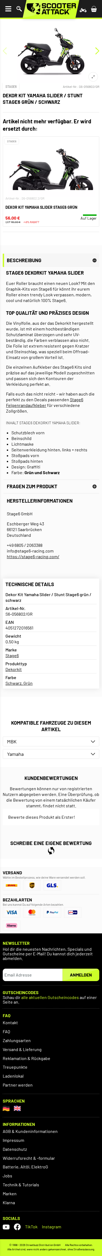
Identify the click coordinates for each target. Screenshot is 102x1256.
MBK (12, 741)
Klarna (9, 1202)
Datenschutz (15, 1149)
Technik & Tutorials (21, 1184)
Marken (10, 1193)
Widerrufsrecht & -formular (29, 1158)
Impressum (13, 1140)
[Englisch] (17, 1108)
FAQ (6, 1031)
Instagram (51, 1226)
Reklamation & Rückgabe (26, 1058)
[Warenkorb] (93, 9)
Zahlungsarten (17, 1040)
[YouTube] (6, 1227)
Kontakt (10, 1022)
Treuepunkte (15, 1066)
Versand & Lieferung (22, 1049)
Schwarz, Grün (19, 683)
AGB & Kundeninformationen (30, 1131)
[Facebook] (17, 1226)
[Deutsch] (6, 1108)
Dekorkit (13, 669)
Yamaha (15, 754)
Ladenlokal (13, 1075)
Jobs (7, 1175)
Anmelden (81, 974)
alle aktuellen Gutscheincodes (50, 997)
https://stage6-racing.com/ (33, 556)
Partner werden (18, 1084)
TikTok (31, 1226)
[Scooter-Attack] (51, 9)
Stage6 (11, 86)
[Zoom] (93, 77)
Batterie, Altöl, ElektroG (25, 1166)
